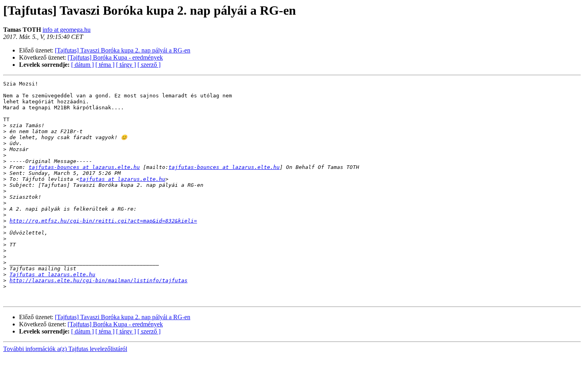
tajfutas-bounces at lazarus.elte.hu (84, 167)
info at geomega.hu (67, 29)
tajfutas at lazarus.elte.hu (122, 179)
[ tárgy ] (126, 64)
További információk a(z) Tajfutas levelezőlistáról (65, 348)
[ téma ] (104, 64)
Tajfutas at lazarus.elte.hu (52, 274)
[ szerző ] (149, 64)
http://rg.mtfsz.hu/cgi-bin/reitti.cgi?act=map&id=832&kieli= (103, 221)
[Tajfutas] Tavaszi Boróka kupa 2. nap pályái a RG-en (122, 50)
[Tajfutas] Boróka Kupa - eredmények (115, 57)
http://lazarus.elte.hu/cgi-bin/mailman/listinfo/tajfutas (99, 280)
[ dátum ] (82, 64)
